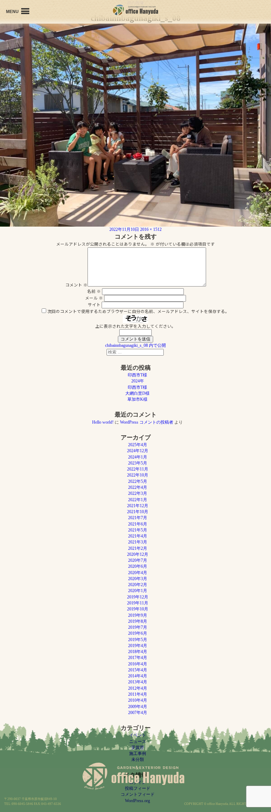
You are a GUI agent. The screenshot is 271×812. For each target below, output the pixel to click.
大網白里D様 (137, 393)
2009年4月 (137, 707)
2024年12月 (137, 451)
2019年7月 (137, 627)
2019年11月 (137, 603)
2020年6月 (137, 566)
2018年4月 (137, 652)
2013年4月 (137, 682)
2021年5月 (137, 530)
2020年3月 (137, 579)
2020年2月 (137, 585)
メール (94, 298)
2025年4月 (137, 445)
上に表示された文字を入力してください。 (135, 326)
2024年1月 (137, 457)
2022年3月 (137, 493)
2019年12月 (137, 597)
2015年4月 (137, 670)
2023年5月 (137, 463)
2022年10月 (137, 475)
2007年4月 (137, 712)
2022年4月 (137, 487)
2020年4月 (137, 573)
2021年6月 (137, 524)
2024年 (137, 381)
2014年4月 (137, 676)
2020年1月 (137, 591)
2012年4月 (137, 688)
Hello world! (103, 422)
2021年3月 (137, 542)
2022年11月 (137, 469)
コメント (76, 285)
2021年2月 (137, 548)
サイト (94, 304)
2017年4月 (137, 658)
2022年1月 (137, 500)
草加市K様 (137, 399)
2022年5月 (137, 481)
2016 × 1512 (151, 229)
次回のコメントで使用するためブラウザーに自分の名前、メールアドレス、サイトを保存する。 (138, 311)
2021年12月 (137, 506)
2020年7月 (137, 560)
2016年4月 (137, 664)
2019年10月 (137, 609)
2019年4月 (137, 646)
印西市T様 (137, 375)
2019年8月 (137, 621)
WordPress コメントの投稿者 (146, 422)
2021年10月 (137, 512)
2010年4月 (137, 700)
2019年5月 (137, 640)
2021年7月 (137, 518)
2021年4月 (137, 536)
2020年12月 (137, 554)
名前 (94, 291)
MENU (13, 12)
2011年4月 (137, 694)
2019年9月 (137, 615)
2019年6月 (137, 633)
